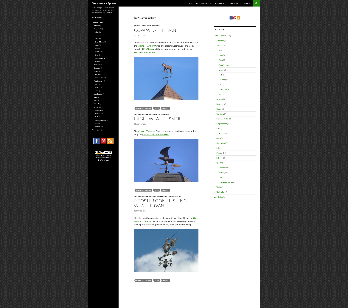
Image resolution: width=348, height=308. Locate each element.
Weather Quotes (202, 3)
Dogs (221, 70)
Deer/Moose (224, 65)
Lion (221, 84)
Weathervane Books (103, 158)
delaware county (143, 108)
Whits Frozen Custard (144, 52)
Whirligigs (218, 197)
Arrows (146, 114)
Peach (221, 133)
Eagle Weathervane (158, 118)
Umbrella (220, 192)
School (219, 158)
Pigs (220, 94)
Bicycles (219, 104)
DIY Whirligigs (103, 160)
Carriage (220, 114)
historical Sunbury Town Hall (155, 134)
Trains (219, 187)
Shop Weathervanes (103, 155)
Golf (221, 177)
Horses (222, 79)
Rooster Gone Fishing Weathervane (160, 203)
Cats (221, 55)
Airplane (220, 40)
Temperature (220, 3)
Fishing (163, 196)
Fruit (218, 128)
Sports (219, 163)
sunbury (165, 108)
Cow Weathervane (156, 30)
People (219, 153)
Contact (247, 3)
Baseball (222, 167)
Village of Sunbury (146, 45)
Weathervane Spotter (104, 3)
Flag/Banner (221, 123)
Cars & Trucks (222, 119)
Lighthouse (221, 143)
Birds (152, 114)
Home (190, 3)
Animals (138, 25)
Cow (144, 25)
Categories (234, 3)
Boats (218, 109)
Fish (158, 196)
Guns (218, 138)
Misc (218, 148)
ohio (157, 108)
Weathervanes (153, 25)
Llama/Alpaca (224, 89)
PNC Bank (148, 49)
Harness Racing (225, 182)
